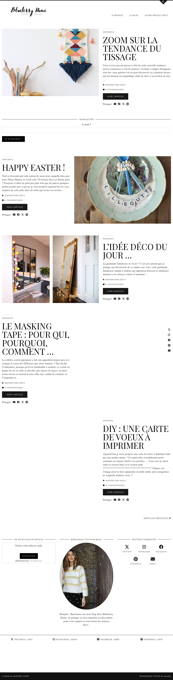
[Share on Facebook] (119, 104)
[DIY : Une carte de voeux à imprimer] (50, 451)
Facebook (109, 639)
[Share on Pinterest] (128, 104)
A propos (117, 15)
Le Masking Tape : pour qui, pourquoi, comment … (35, 338)
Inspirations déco (115, 85)
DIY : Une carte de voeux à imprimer (136, 437)
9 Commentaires (114, 90)
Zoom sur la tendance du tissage (132, 48)
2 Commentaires (13, 200)
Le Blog (134, 15)
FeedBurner (36, 560)
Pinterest (153, 639)
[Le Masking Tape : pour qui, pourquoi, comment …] (122, 348)
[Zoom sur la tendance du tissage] (50, 62)
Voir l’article (115, 96)
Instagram (66, 639)
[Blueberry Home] (29, 11)
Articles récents (156, 518)
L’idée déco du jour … (135, 251)
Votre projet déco (156, 15)
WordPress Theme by (155, 676)
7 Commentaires (13, 388)
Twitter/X (23, 639)
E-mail (86, 124)
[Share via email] (115, 104)
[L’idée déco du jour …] (50, 269)
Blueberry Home (19, 676)
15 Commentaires (115, 485)
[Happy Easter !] (122, 190)
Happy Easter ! (33, 167)
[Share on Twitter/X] (123, 104)
